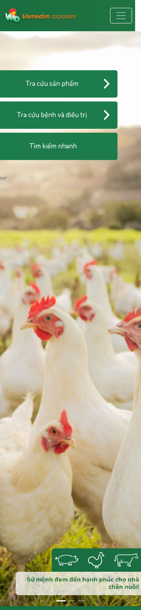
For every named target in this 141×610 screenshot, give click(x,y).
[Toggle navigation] (121, 15)
